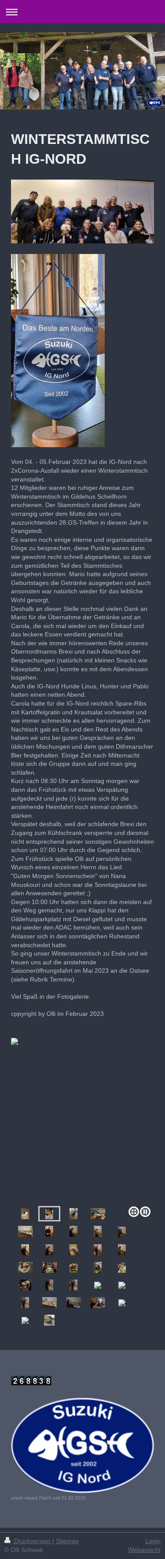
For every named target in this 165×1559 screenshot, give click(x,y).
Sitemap (67, 1540)
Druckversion (32, 1540)
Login (153, 1540)
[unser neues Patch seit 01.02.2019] (82, 1445)
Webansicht (144, 1549)
